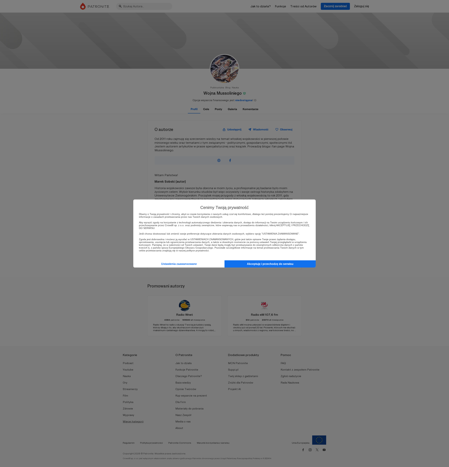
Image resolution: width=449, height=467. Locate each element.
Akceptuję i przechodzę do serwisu (270, 263)
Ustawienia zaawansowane (179, 263)
